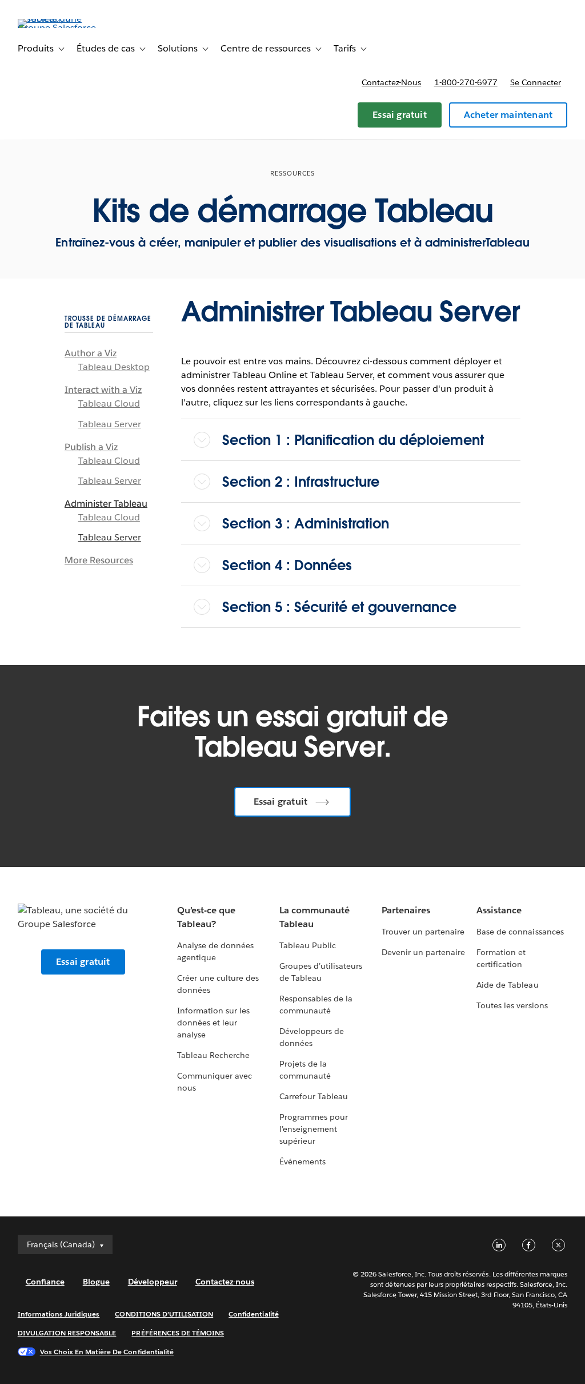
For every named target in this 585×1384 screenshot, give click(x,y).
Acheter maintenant (508, 115)
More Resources (99, 560)
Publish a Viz (91, 447)
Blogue (96, 1281)
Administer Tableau (106, 504)
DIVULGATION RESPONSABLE (67, 1333)
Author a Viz (91, 353)
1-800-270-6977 (466, 82)
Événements (302, 1161)
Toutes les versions (511, 1005)
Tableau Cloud (109, 403)
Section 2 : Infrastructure (300, 482)
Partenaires (406, 910)
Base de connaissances (519, 931)
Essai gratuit (399, 115)
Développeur (152, 1281)
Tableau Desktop (114, 367)
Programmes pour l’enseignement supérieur (313, 1129)
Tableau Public (307, 945)
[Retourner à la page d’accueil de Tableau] (60, 28)
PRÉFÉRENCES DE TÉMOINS (177, 1333)
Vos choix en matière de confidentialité (107, 1352)
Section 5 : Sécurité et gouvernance (339, 607)
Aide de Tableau (507, 985)
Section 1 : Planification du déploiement (353, 440)
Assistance (499, 910)
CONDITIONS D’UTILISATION (164, 1314)
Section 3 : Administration (305, 523)
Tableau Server (109, 424)
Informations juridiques (59, 1314)
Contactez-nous (391, 82)
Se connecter (535, 82)
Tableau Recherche (213, 1055)
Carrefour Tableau (313, 1096)
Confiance (45, 1281)
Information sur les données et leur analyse (213, 1022)
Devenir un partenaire (423, 952)
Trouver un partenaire (423, 931)
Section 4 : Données (287, 565)
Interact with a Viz (103, 390)
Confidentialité (253, 1314)
